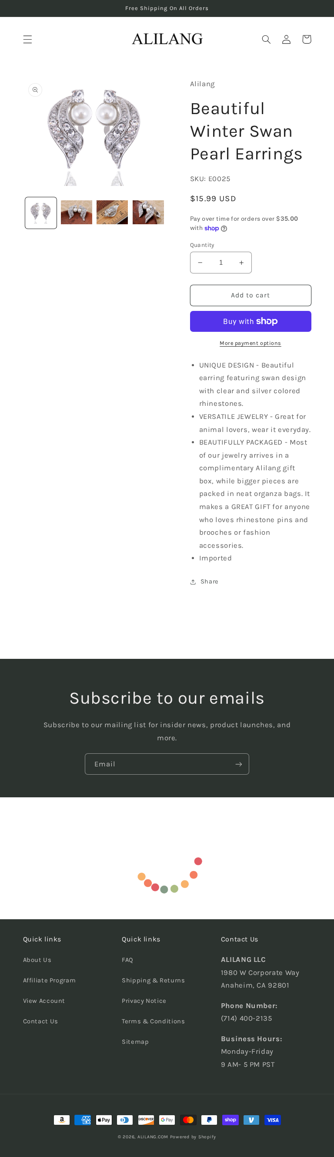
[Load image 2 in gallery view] (76, 213)
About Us (37, 960)
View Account (44, 1001)
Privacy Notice (144, 1001)
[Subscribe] (239, 764)
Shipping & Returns (153, 980)
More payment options (250, 343)
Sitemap (135, 1042)
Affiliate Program (49, 980)
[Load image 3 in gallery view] (112, 213)
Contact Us (40, 1021)
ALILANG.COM (152, 1137)
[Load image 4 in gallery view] (148, 213)
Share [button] (209, 581)
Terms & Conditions (153, 1021)
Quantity (202, 244)
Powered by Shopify (193, 1137)
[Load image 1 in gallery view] (41, 213)
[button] (27, 39)
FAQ (128, 960)
